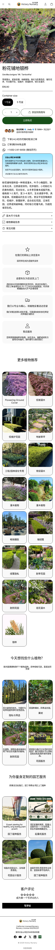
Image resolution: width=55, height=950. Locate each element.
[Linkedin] (35, 937)
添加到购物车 (38, 112)
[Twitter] (30, 937)
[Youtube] (20, 937)
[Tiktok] (25, 937)
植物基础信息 (13, 222)
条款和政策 (27, 948)
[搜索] (9, 4)
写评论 (27, 905)
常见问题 (10, 228)
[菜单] (3, 4)
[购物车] (52, 4)
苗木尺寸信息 (13, 215)
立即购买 (27, 120)
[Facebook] (15, 937)
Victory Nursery (30, 943)
